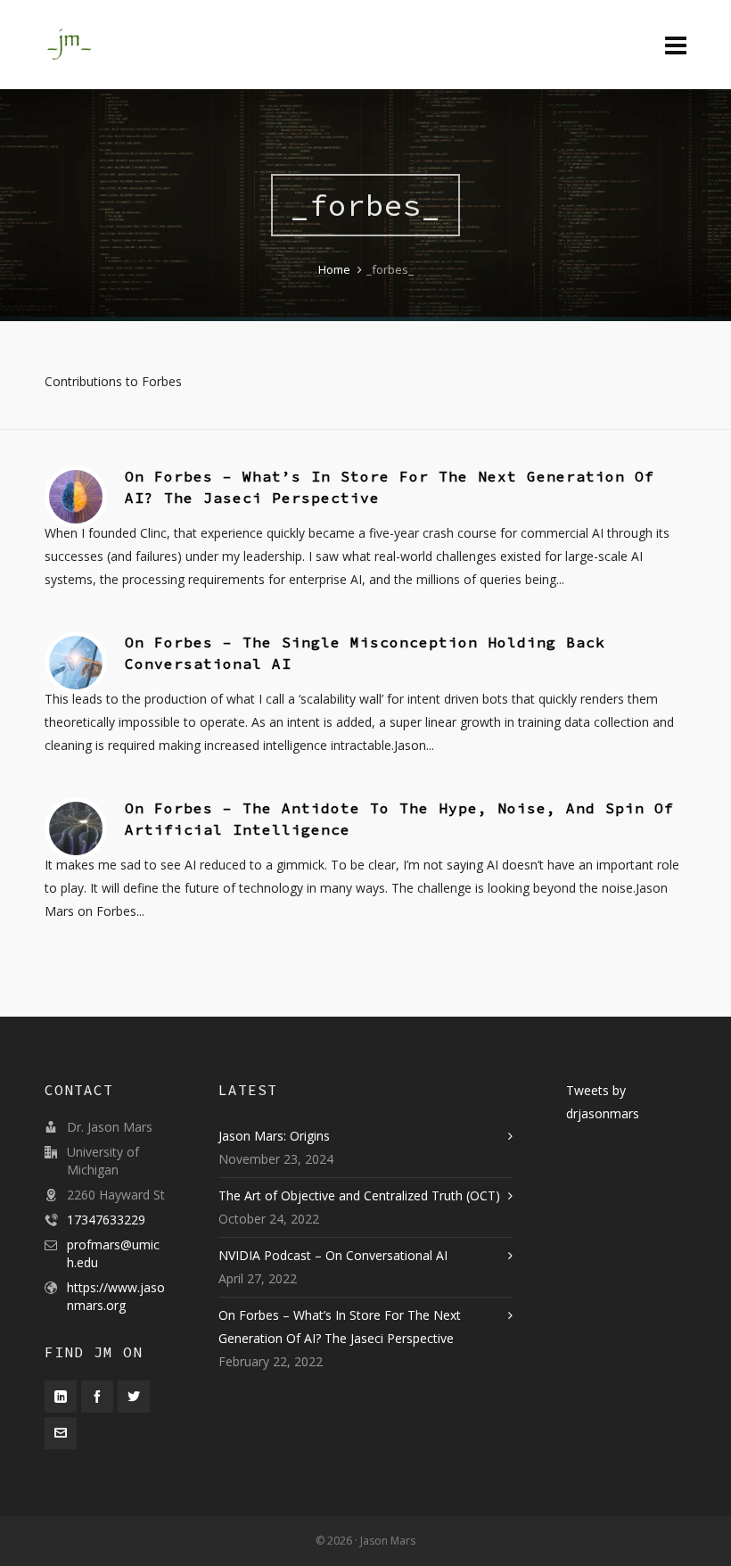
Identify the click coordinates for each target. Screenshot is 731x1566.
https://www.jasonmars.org (116, 1296)
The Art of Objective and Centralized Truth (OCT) (359, 1195)
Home (334, 269)
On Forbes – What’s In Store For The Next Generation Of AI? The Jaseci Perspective (339, 1326)
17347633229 (106, 1219)
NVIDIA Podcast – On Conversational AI (333, 1255)
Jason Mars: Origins (274, 1135)
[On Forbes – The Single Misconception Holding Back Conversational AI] (76, 662)
